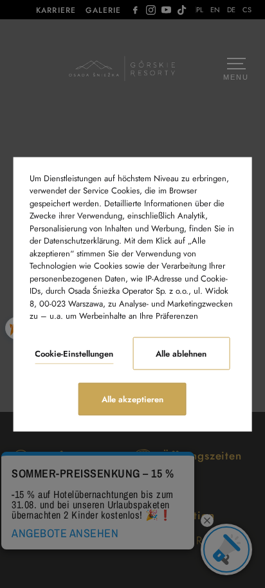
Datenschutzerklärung (81, 241)
